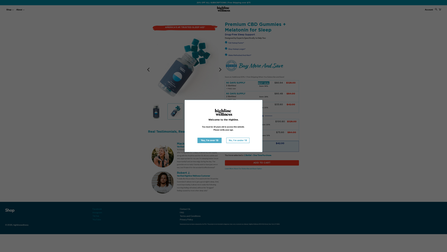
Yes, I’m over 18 (209, 140)
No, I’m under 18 (238, 140)
